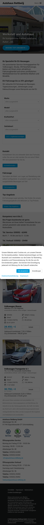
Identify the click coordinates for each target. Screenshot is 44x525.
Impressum (24, 276)
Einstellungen (36, 271)
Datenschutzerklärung (10, 276)
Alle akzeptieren (23, 271)
